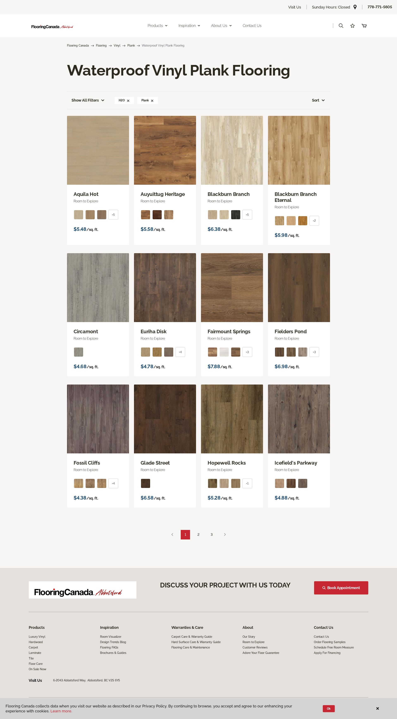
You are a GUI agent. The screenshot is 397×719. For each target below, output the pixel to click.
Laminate (35, 652)
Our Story (249, 636)
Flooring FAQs (109, 647)
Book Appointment (343, 588)
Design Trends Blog (113, 642)
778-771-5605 (380, 7)
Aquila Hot (86, 194)
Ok (329, 708)
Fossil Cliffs (87, 463)
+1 (247, 483)
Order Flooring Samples (330, 642)
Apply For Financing (327, 652)
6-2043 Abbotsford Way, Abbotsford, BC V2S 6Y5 (86, 680)
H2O (122, 100)
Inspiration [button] (187, 25)
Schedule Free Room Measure (334, 647)
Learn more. (61, 711)
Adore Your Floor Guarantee (261, 652)
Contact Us (252, 25)
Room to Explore (253, 642)
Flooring (101, 45)
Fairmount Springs (229, 331)
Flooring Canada (78, 45)
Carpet (33, 647)
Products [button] (155, 25)
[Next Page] (225, 535)
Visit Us (294, 7)
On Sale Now (37, 669)
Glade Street (155, 463)
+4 (180, 352)
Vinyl (117, 45)
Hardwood (36, 642)
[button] (341, 26)
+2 (314, 220)
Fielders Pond (291, 331)
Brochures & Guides (113, 652)
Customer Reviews (255, 647)
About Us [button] (219, 25)
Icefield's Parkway (296, 463)
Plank (131, 45)
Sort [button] (315, 100)
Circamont (86, 331)
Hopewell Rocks (227, 463)
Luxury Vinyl (37, 636)
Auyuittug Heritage (163, 194)
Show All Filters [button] (85, 100)
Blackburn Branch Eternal (296, 197)
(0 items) (364, 25)
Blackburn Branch (229, 194)
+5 (113, 214)
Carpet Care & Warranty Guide (191, 636)
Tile (31, 658)
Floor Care (36, 663)
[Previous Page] (172, 535)
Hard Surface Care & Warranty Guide (196, 642)
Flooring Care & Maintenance (190, 647)
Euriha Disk (153, 331)
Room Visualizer (110, 636)
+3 (247, 352)
